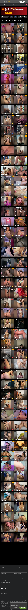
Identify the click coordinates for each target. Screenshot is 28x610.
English (22, 567)
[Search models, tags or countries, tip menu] (26, 4)
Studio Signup (17, 575)
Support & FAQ (4, 591)
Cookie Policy (18, 605)
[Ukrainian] (15, 17)
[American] (11, 17)
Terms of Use (3, 575)
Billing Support (4, 593)
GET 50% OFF (8, 12)
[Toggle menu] (1, 1)
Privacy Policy (4, 573)
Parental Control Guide (5, 582)
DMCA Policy (3, 578)
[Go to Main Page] (8, 1)
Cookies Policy (4, 580)
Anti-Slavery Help (4, 584)
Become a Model (17, 573)
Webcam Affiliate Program (19, 578)
